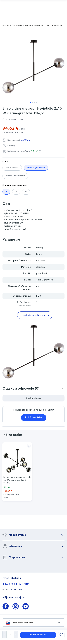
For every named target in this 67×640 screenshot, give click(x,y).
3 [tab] (34, 102)
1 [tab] (30, 102)
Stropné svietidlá (54, 25)
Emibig (39, 248)
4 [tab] (36, 102)
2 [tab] (32, 102)
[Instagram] (15, 607)
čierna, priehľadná (15, 176)
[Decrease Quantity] (4, 634)
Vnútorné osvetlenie (34, 25)
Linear (39, 254)
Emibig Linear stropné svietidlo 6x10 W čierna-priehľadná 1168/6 (17, 480)
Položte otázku (33, 417)
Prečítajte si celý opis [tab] (32, 315)
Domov (5, 25)
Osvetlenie (17, 25)
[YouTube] (25, 607)
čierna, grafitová (36, 167)
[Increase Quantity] (16, 634)
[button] (40, 151)
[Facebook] (5, 607)
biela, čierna (12, 167)
